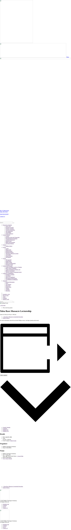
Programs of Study (10, 227)
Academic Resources (10, 239)
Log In (4, 506)
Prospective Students (7, 225)
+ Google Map (20, 456)
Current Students (6, 235)
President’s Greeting (10, 274)
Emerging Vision (9, 264)
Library (4, 244)
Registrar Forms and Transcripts (12, 237)
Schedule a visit (6, 294)
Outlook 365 (5, 429)
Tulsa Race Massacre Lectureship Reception (13, 316)
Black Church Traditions (11, 268)
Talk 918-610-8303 (4, 214)
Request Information (10, 282)
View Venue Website (7, 458)
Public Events (13, 440)
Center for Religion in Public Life (13, 269)
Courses (7, 236)
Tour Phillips (8, 284)
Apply (4, 296)
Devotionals (8, 257)
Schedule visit (6, 504)
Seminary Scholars (10, 228)
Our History (8, 275)
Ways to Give (9, 259)
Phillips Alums (9, 262)
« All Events (2, 305)
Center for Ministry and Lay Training (14, 267)
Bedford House (9, 251)
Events (4, 247)
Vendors (7, 288)
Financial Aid (8, 241)
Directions (8, 290)
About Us (5, 280)
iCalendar (5, 428)
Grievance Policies (10, 243)
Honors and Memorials (11, 263)
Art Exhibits (8, 254)
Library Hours (6, 318)
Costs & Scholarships (10, 230)
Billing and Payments (10, 242)
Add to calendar (4, 375)
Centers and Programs (7, 266)
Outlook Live (6, 431)
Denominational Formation (11, 238)
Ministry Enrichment (10, 270)
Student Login (6, 299)
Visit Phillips (8, 232)
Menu (67, 57)
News (7, 283)
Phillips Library (9, 246)
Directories (8, 285)
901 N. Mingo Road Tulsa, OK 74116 (4, 211)
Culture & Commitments (8, 273)
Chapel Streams (9, 256)
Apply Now (8, 226)
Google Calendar (6, 427)
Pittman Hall (8, 249)
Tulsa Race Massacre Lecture (12, 253)
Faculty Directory (9, 233)
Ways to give (5, 295)
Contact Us (2, 216)
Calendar (7, 289)
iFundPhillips (8, 261)
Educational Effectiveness (11, 278)
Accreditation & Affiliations (12, 279)
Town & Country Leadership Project (14, 272)
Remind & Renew (10, 252)
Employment (8, 287)
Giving (4, 258)
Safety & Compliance (10, 277)
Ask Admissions (9, 231)
